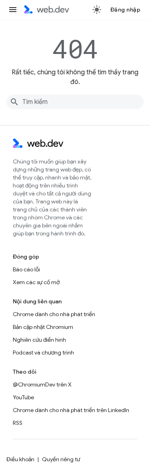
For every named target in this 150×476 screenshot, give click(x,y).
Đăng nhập (125, 9)
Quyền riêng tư (61, 459)
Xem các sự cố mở (36, 282)
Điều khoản (20, 459)
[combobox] (75, 102)
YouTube (23, 397)
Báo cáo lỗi (26, 269)
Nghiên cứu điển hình (39, 339)
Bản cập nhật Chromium (43, 327)
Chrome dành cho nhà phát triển (54, 314)
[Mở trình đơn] (13, 9)
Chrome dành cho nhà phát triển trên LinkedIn (71, 410)
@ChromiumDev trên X (42, 384)
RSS (17, 422)
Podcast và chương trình (43, 352)
